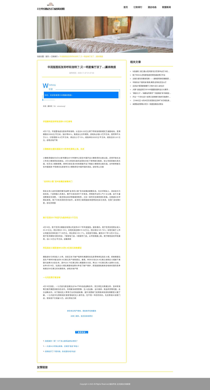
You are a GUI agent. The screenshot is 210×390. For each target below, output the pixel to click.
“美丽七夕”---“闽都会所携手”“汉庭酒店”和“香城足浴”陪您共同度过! (152, 93)
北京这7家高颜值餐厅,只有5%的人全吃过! (148, 86)
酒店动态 (152, 7)
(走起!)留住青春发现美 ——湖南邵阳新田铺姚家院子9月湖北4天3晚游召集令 (152, 78)
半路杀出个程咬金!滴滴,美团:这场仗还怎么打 (149, 82)
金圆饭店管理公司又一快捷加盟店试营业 (148, 104)
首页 (125, 7)
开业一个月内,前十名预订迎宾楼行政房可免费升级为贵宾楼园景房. (152, 96)
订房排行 (137, 7)
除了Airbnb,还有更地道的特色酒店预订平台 (149, 75)
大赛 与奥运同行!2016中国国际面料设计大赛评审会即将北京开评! (152, 89)
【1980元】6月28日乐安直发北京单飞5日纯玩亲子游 (152, 100)
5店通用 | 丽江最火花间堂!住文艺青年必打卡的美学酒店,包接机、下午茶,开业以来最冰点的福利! (152, 71)
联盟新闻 (166, 7)
